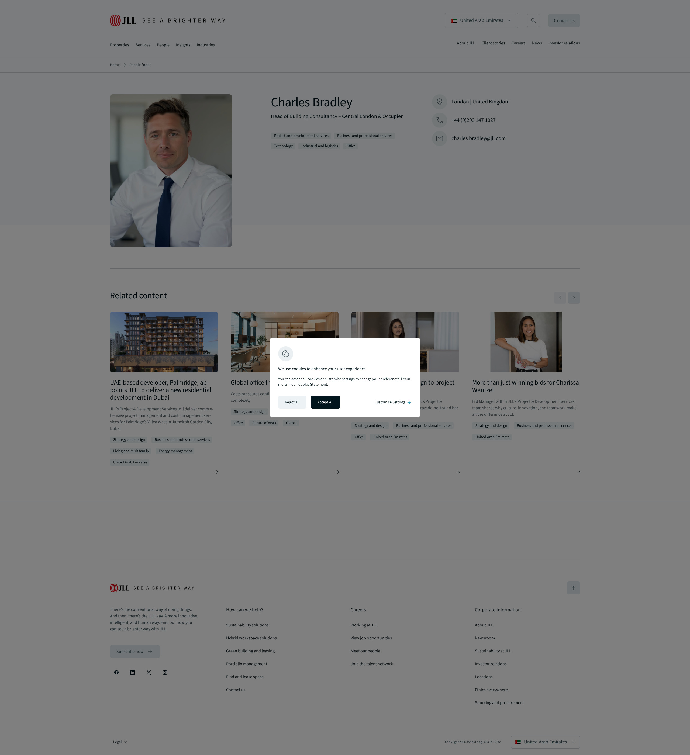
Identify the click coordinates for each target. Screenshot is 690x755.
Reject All (292, 402)
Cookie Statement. (313, 384)
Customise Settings (393, 402)
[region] (345, 377)
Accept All (325, 402)
